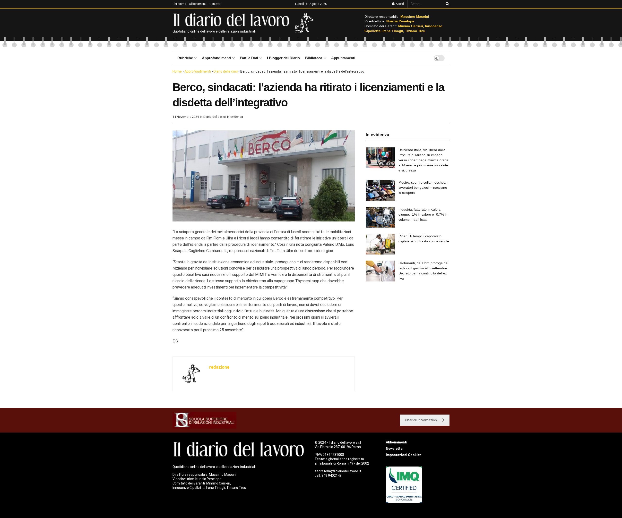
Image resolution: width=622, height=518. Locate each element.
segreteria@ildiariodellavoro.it (338, 471)
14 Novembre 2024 (186, 117)
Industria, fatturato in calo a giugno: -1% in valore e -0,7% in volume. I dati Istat (423, 214)
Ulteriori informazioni (421, 420)
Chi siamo (179, 4)
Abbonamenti (198, 4)
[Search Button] (446, 4)
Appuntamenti (343, 58)
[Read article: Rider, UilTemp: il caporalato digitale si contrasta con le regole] (380, 244)
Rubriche (185, 58)
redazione (219, 367)
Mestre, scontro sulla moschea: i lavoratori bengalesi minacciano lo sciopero (423, 187)
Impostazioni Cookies (404, 455)
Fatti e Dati (249, 58)
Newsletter (395, 448)
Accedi (400, 4)
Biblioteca (313, 58)
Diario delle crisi (226, 71)
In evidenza (235, 117)
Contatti (214, 4)
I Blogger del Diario (283, 58)
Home (177, 71)
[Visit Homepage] (232, 19)
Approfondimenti (216, 58)
